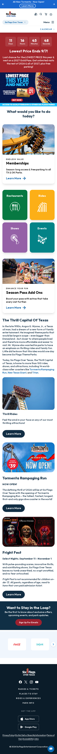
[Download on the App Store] (28, 718)
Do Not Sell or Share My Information (30, 735)
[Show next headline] (54, 4)
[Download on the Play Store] (28, 727)
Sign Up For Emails (28, 622)
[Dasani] (40, 644)
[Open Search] (41, 14)
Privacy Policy (8, 735)
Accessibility (28, 739)
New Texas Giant (17, 372)
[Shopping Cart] (46, 14)
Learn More (28, 6)
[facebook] (20, 682)
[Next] (53, 644)
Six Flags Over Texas (14, 22)
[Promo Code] (36, 14)
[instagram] (31, 682)
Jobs (36, 739)
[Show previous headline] (3, 4)
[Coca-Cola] (17, 644)
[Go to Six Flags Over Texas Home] (10, 14)
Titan (35, 372)
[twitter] (26, 682)
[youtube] (37, 682)
